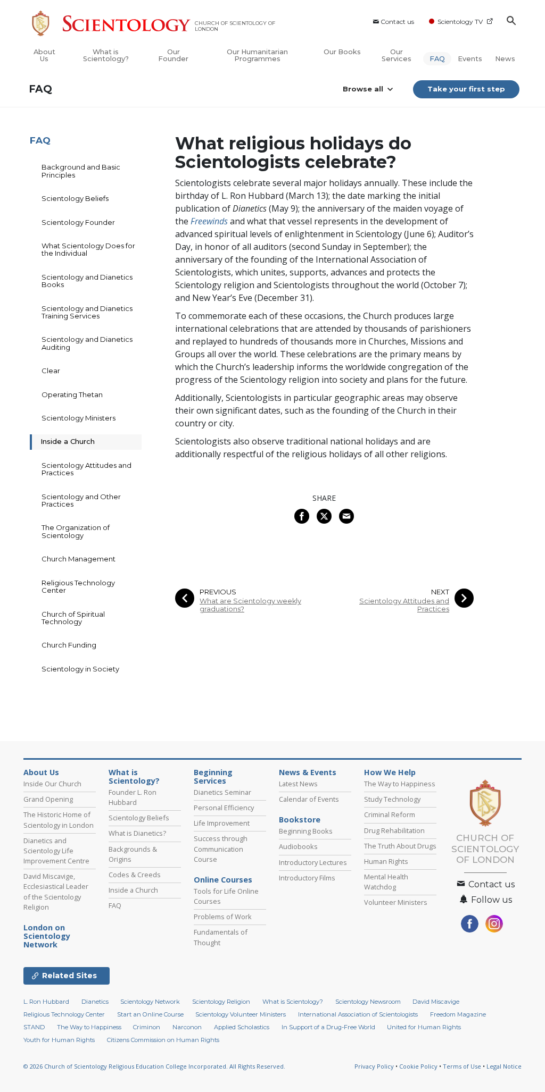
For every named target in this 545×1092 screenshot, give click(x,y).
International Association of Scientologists (358, 1014)
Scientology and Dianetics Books (87, 281)
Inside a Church (67, 441)
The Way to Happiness (399, 783)
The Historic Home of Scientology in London (58, 819)
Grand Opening (48, 799)
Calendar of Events (309, 799)
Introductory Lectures (313, 862)
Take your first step (466, 89)
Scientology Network (46, 936)
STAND (34, 1027)
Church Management (78, 559)
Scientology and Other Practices (81, 500)
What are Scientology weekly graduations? (250, 605)
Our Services (396, 55)
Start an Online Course (150, 1014)
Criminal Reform (389, 814)
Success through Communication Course (220, 848)
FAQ (437, 59)
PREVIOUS (218, 592)
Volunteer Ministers (395, 902)
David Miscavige (435, 1001)
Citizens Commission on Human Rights (163, 1040)
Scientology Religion (221, 1001)
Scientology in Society (80, 669)
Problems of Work (223, 916)
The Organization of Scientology (76, 531)
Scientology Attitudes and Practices (404, 605)
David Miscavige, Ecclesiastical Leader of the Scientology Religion (55, 891)
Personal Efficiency (224, 807)
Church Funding (69, 645)
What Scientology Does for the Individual (88, 249)
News (505, 59)
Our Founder (173, 55)
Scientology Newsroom (368, 1001)
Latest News (298, 783)
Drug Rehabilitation (394, 830)
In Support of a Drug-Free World (328, 1027)
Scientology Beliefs (75, 198)
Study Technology (392, 799)
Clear (51, 370)
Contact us (397, 22)
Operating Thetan (72, 394)
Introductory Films (307, 878)
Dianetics (95, 1001)
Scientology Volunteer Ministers (240, 1014)
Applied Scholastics (241, 1027)
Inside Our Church (52, 783)
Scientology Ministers (78, 418)
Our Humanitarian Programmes (257, 55)
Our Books (342, 52)
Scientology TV (460, 22)
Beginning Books (306, 831)
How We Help (390, 772)
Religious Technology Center (78, 586)
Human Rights (386, 861)
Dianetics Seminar (222, 792)
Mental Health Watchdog (386, 882)
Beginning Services (213, 776)
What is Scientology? (106, 55)
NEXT (440, 592)
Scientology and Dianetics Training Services (87, 312)
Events (470, 59)
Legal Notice (504, 1066)
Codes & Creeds (135, 874)
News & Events (307, 772)
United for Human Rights (424, 1027)
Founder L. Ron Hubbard (132, 797)
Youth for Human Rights (59, 1040)
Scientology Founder (78, 222)
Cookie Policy (418, 1066)
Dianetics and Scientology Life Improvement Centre (56, 851)
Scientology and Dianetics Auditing (87, 343)
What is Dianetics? (137, 833)
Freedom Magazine (458, 1014)
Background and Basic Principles (81, 171)
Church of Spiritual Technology (73, 618)
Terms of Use (462, 1066)
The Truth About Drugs (400, 846)
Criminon (146, 1027)
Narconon (187, 1027)
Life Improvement (222, 823)
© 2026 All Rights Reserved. (154, 1066)
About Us (44, 55)
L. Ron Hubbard (46, 1001)
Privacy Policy (374, 1066)
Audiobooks (298, 846)
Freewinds (209, 221)
